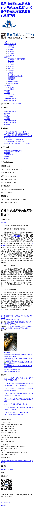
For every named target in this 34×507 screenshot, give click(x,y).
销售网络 (11, 55)
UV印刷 (10, 72)
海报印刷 (11, 68)
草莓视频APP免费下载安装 (16, 59)
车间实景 (11, 95)
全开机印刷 (16, 236)
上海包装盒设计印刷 (10, 328)
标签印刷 (6, 324)
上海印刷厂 (4, 222)
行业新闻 (18, 104)
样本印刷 (11, 64)
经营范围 (11, 53)
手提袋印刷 (11, 78)
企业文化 (11, 47)
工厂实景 (7, 93)
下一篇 (11, 320)
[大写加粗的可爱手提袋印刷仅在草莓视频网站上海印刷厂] (18, 364)
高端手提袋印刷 (22, 328)
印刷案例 (7, 57)
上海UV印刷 (12, 326)
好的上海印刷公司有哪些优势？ (14, 139)
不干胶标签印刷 (13, 81)
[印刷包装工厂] (10, 351)
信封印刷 (11, 70)
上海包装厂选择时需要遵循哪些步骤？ (16, 134)
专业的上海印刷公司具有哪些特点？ (16, 141)
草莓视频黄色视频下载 (15, 76)
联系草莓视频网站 (10, 100)
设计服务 (7, 85)
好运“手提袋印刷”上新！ (12, 371)
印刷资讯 (7, 124)
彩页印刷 (11, 63)
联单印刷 (11, 74)
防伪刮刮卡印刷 (13, 83)
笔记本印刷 (11, 79)
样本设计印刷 (20, 326)
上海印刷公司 (8, 155)
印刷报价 (7, 91)
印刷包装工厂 (8, 352)
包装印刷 (7, 156)
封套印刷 (11, 61)
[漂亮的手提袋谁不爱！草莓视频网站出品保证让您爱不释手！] (18, 356)
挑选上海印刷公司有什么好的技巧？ (16, 132)
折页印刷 (11, 66)
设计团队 (11, 87)
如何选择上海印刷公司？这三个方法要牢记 (18, 143)
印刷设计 (7, 158)
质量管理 (11, 51)
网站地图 (4, 505)
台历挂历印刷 (19, 322)
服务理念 (11, 49)
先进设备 (11, 96)
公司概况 (11, 46)
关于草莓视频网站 (10, 44)
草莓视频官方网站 (10, 98)
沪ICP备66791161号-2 (6, 502)
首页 (5, 42)
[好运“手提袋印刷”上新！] (13, 369)
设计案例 (11, 89)
